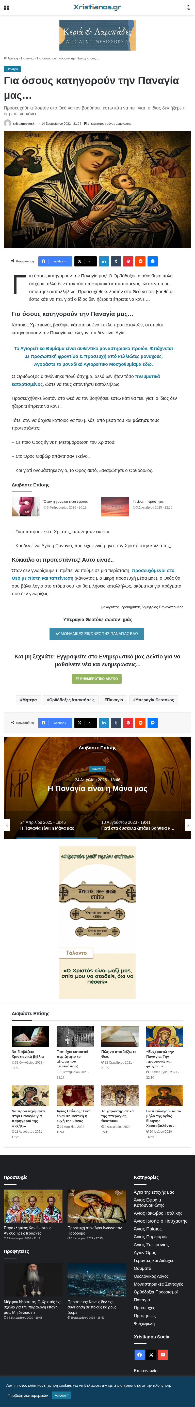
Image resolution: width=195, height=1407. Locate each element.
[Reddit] (140, 261)
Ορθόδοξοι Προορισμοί (156, 1292)
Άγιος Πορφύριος (151, 1236)
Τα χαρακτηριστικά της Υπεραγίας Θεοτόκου (117, 1116)
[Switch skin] (188, 9)
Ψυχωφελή (144, 1323)
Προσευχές (144, 1307)
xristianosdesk (24, 123)
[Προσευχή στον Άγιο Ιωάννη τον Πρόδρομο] (97, 1206)
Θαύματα (142, 1268)
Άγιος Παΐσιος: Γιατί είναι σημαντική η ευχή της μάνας (74, 1116)
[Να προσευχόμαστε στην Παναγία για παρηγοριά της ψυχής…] (30, 1095)
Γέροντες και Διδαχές (154, 1260)
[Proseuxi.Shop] (97, 35)
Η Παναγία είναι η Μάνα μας (98, 788)
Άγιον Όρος (145, 1252)
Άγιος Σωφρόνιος (151, 1244)
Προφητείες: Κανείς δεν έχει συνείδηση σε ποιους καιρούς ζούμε (92, 1307)
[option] (97, 788)
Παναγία (27, 58)
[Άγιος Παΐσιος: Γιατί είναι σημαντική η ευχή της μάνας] (75, 1095)
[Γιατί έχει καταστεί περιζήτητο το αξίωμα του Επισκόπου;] (75, 1036)
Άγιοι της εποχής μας (154, 1192)
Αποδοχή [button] (61, 1395)
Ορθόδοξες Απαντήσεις (71, 700)
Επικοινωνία (146, 1370)
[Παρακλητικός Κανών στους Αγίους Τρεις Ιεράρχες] (33, 1206)
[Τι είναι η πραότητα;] (115, 506)
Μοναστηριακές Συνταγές (158, 1284)
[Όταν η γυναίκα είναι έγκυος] (26, 506)
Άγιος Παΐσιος (148, 1228)
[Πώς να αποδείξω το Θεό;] (120, 1036)
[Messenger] (153, 261)
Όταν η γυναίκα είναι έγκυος (66, 501)
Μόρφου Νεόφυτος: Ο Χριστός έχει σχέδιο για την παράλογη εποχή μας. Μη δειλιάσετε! (33, 1307)
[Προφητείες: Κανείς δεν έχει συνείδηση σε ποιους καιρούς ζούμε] (97, 1280)
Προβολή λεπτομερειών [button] (28, 1396)
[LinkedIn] (104, 261)
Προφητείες (145, 1315)
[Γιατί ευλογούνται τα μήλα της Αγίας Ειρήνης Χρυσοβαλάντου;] (165, 1095)
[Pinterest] (128, 261)
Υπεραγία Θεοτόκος (155, 700)
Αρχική (12, 58)
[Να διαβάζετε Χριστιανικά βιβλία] (30, 1036)
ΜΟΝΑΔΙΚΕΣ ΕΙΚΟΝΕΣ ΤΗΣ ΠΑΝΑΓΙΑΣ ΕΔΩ (99, 633)
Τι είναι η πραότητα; (148, 501)
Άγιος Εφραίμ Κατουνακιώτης (149, 1202)
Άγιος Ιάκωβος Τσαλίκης (158, 1213)
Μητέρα (29, 700)
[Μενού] (6, 9)
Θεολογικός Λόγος (151, 1276)
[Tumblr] (116, 261)
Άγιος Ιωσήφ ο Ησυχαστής (160, 1221)
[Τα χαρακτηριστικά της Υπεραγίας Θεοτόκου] (120, 1095)
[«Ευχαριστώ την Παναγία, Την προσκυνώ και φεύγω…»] (165, 1036)
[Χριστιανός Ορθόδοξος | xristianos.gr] (97, 7)
